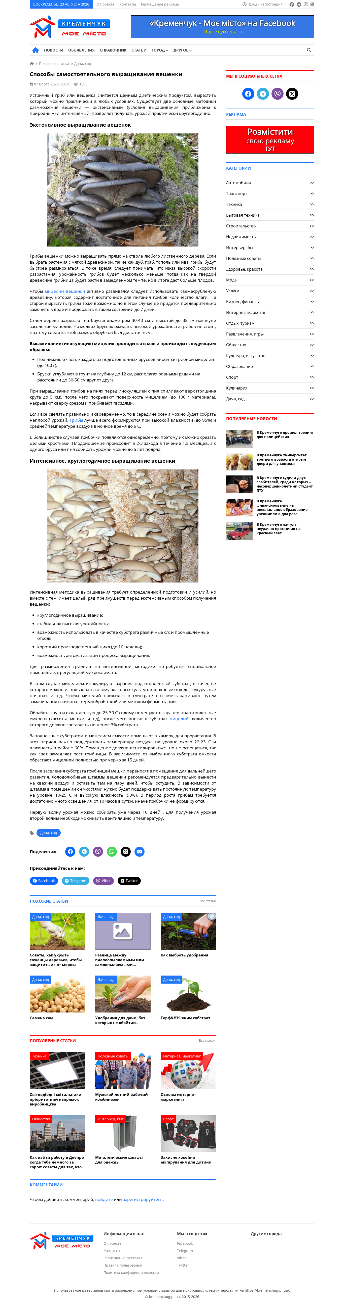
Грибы (76, 420)
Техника (39, 1056)
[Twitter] (126, 852)
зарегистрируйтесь (143, 1199)
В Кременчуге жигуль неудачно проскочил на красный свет (278, 528)
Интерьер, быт (111, 1119)
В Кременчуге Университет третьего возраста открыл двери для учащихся (282, 459)
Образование (270, 366)
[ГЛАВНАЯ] (35, 50)
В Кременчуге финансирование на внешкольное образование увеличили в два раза (282, 507)
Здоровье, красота (270, 269)
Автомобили (270, 182)
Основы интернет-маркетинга (179, 1097)
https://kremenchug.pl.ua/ (267, 1290)
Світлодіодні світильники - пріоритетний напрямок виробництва (57, 1099)
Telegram (185, 1250)
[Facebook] (70, 852)
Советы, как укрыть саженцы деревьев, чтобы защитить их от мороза (56, 960)
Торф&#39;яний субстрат (185, 1018)
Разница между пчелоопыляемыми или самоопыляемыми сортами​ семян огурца (119, 960)
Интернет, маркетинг (182, 1056)
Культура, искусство (270, 355)
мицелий (179, 718)
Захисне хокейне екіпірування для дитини (186, 1160)
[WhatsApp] (112, 852)
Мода (270, 280)
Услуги (270, 291)
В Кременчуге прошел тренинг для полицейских (285, 434)
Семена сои (41, 1018)
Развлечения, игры (270, 334)
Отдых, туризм (270, 323)
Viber (181, 1257)
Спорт (168, 1119)
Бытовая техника (270, 215)
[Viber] (98, 852)
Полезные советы (113, 1056)
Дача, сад (48, 832)
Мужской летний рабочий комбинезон (121, 1097)
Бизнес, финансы (270, 301)
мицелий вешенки (65, 291)
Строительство (270, 226)
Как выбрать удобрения (184, 955)
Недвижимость (270, 236)
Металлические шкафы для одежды (119, 1160)
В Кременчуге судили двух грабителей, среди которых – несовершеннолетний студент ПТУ (285, 484)
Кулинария (270, 388)
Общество (41, 1119)
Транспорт (270, 193)
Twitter (183, 1265)
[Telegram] (84, 852)
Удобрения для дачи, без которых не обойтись (120, 1020)
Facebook (185, 1243)
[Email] (139, 852)
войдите (104, 1199)
